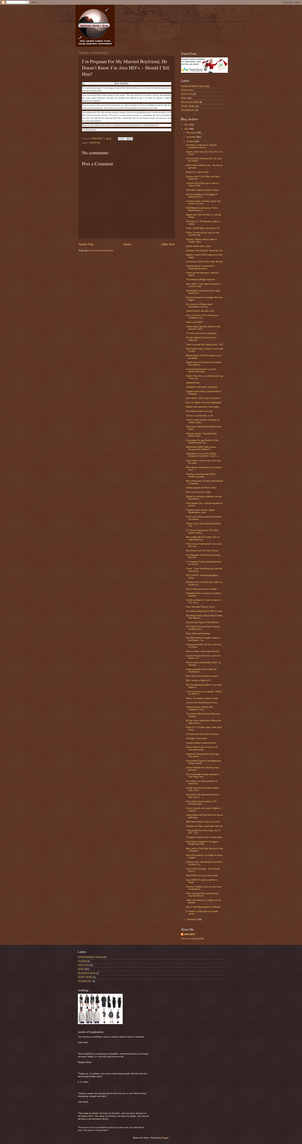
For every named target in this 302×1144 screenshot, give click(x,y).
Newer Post (86, 244)
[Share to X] (125, 138)
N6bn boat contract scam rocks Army (203, 822)
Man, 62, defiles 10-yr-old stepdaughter (203, 402)
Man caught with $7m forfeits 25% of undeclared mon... (202, 538)
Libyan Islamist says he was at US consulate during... (202, 748)
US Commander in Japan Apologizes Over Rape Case (202, 775)
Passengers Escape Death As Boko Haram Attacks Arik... (202, 441)
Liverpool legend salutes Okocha (201, 743)
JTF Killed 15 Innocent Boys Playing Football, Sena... (202, 627)
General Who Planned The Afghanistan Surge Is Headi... (203, 762)
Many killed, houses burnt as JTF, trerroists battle (201, 802)
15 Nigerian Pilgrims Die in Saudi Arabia (204, 837)
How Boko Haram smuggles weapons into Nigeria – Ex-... (203, 639)
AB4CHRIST (190, 934)
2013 (186, 125)
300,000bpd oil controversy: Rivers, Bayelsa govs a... (202, 209)
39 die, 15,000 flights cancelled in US (203, 228)
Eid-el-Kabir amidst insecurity (199, 411)
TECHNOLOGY (188, 110)
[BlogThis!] (122, 138)
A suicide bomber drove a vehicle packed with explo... (201, 370)
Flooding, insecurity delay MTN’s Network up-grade (201, 475)
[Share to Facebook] (128, 138)
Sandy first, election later (197, 172)
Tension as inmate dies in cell (199, 415)
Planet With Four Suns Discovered (201, 875)
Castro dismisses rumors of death (201, 589)
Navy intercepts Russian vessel (200, 607)
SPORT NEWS (188, 106)
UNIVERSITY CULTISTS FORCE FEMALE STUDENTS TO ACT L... (203, 455)
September (192, 919)
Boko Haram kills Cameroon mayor (202, 676)
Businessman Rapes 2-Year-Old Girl (202, 622)
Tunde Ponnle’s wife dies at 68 (200, 311)
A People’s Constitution (196, 738)
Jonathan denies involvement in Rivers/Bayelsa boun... (200, 267)
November (191, 137)
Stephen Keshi (192, 383)
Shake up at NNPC (194, 322)
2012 (186, 129)
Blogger (165, 1138)
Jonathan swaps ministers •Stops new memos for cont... (203, 202)
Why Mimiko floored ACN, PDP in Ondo (204, 611)
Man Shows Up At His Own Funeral (202, 550)
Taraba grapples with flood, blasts (201, 487)
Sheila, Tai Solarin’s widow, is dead (202, 698)
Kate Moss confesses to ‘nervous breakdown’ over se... (201, 146)
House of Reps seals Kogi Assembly (202, 651)
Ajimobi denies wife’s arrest (198, 246)
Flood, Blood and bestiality (198, 633)
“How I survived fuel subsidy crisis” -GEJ (204, 344)
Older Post (168, 244)
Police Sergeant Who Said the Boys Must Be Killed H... (202, 894)
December (191, 132)
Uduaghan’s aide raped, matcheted (202, 387)
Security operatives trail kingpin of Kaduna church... (201, 195)
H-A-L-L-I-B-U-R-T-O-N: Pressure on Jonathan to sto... (202, 316)
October (190, 141)
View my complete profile (192, 938)
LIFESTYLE (94, 143)
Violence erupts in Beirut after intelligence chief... (199, 708)
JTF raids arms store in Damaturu (201, 333)
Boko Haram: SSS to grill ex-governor (203, 398)
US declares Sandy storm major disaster (204, 261)
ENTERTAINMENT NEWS (193, 86)
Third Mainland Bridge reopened (200, 279)
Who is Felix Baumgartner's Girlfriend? (203, 907)
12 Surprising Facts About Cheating (202, 734)
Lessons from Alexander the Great (201, 702)
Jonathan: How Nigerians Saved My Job (204, 250)
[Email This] (119, 138)
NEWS (184, 98)
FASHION (185, 90)
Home (127, 244)
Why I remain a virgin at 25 (198, 680)
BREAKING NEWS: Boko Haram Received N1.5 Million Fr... (201, 448)
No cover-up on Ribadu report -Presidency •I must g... (200, 305)
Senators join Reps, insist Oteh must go (204, 826)
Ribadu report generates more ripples (202, 407)
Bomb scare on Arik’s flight (198, 492)
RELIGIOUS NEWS (190, 102)
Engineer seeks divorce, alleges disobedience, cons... (200, 511)
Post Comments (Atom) (102, 250)
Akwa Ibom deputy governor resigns (202, 190)
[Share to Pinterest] (131, 138)
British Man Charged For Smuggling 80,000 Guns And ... (202, 842)
